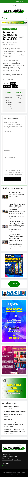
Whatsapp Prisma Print (14, 284)
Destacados (6, 28)
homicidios (7, 86)
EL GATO (13, 83)
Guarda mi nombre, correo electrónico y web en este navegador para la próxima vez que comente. (14, 172)
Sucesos (13, 28)
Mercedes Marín (8, 42)
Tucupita (15, 86)
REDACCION (14, 199)
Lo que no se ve (18, 1)
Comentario (8, 131)
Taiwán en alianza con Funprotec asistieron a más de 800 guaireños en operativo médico (16, 224)
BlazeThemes (16, 474)
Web (5, 164)
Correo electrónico (10, 157)
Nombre (7, 151)
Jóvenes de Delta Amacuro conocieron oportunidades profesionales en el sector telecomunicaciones (16, 239)
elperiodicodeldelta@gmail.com (11, 460)
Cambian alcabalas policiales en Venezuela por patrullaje (16, 194)
